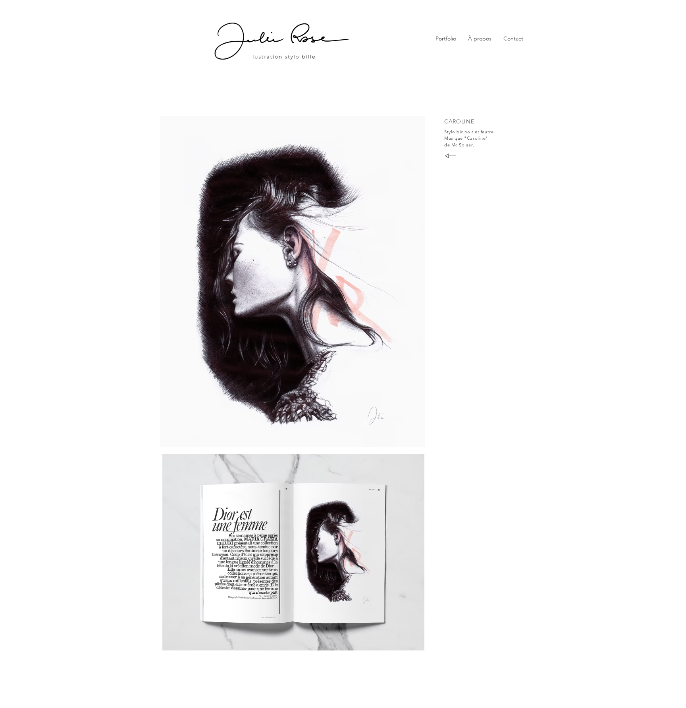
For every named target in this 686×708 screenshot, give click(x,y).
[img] (292, 281)
